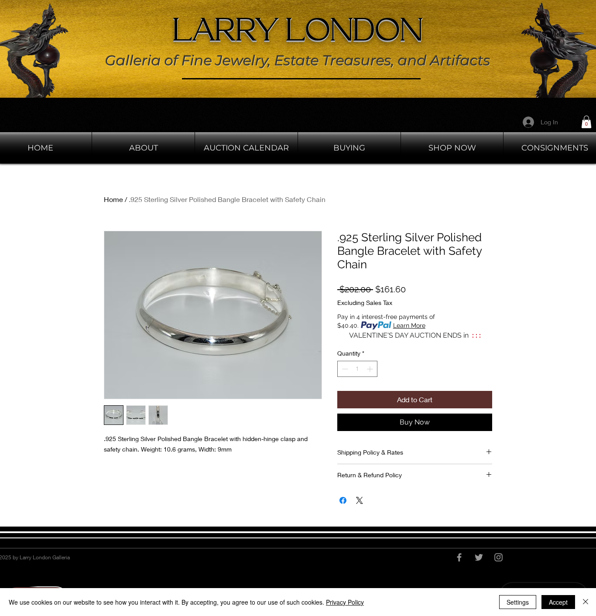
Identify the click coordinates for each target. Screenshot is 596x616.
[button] (586, 122)
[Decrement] (344, 368)
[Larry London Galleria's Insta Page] (498, 557)
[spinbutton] (357, 368)
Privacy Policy (345, 602)
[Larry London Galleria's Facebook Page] (459, 557)
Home (113, 199)
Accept (558, 602)
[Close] (585, 602)
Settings (518, 602)
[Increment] (370, 368)
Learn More (409, 325)
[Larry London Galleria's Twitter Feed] (478, 557)
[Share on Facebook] (343, 500)
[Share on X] (359, 500)
